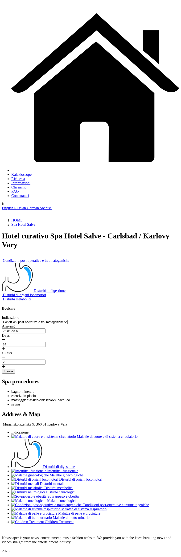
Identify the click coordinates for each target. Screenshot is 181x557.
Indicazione (10, 317)
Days (6, 335)
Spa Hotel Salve (23, 224)
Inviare (8, 371)
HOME (17, 220)
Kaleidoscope (21, 174)
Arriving (8, 326)
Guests (7, 353)
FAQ (15, 191)
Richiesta (18, 179)
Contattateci (20, 196)
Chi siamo (18, 187)
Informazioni (20, 183)
